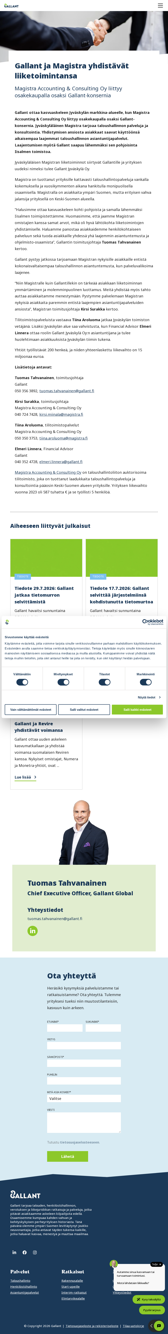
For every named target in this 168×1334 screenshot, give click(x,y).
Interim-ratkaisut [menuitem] (74, 1292)
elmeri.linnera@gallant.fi (61, 461)
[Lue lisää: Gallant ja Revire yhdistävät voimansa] (46, 732)
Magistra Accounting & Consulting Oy (48, 472)
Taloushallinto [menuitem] (20, 1280)
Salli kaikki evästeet (137, 709)
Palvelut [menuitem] (20, 1272)
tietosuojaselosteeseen (79, 1142)
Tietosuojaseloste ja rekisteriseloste (92, 1326)
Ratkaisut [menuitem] (72, 1272)
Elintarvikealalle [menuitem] (73, 1298)
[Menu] (160, 5)
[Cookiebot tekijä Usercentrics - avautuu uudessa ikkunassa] (145, 622)
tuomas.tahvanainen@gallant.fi (66, 390)
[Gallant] (11, 5)
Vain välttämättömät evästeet (30, 709)
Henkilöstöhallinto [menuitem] (23, 1286)
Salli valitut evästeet (84, 709)
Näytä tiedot (146, 697)
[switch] (63, 682)
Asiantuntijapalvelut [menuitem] (24, 1292)
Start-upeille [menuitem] (70, 1286)
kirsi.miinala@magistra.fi (61, 414)
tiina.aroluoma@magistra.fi (63, 438)
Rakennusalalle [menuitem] (72, 1280)
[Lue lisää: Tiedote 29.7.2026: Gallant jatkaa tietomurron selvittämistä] (46, 603)
